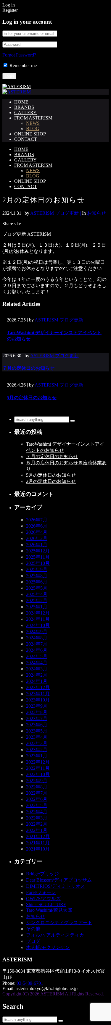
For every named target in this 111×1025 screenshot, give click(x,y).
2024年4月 (36, 662)
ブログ (33, 941)
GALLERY (25, 112)
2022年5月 (36, 805)
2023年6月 (36, 724)
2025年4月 (36, 594)
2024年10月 (38, 625)
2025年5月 (36, 588)
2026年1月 (36, 544)
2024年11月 (38, 619)
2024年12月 (38, 612)
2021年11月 (38, 842)
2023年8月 (36, 712)
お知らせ (96, 213)
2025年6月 (36, 581)
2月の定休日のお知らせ (51, 481)
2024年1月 (36, 681)
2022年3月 (36, 817)
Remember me (23, 65)
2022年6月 (36, 799)
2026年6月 (36, 525)
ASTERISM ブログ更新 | (56, 213)
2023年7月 (36, 718)
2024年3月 (36, 668)
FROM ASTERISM (33, 117)
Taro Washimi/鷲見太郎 (49, 910)
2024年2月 (36, 675)
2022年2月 (36, 824)
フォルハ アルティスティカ (55, 934)
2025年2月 (36, 600)
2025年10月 (38, 563)
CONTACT (25, 139)
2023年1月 (36, 755)
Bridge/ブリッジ (42, 873)
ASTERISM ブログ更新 (59, 319)
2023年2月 (36, 749)
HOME (21, 101)
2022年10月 (38, 774)
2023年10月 (38, 699)
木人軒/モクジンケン (48, 947)
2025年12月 (38, 550)
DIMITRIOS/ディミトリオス (55, 886)
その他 (33, 928)
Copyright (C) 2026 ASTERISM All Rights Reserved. (53, 993)
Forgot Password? (19, 54)
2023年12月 (38, 687)
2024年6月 (36, 650)
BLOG (32, 128)
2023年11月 (38, 693)
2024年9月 (36, 631)
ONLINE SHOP (30, 133)
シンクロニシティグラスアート (59, 922)
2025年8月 (36, 575)
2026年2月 (36, 538)
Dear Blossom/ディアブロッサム (59, 879)
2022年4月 (36, 811)
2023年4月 (36, 737)
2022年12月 (38, 761)
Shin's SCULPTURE (46, 904)
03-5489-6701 (30, 983)
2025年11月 (38, 557)
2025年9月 (36, 569)
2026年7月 (36, 519)
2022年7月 (36, 793)
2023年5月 (36, 730)
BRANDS (24, 107)
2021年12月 (38, 836)
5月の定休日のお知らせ (32, 397)
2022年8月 (36, 786)
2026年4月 (36, 532)
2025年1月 (36, 606)
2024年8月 (36, 637)
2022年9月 (36, 780)
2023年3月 (36, 743)
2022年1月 (36, 830)
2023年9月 (36, 706)
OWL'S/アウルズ (43, 898)
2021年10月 (38, 848)
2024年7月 (36, 643)
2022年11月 (38, 768)
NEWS (33, 123)
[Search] (72, 421)
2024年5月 (36, 656)
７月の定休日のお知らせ (28, 368)
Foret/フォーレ (41, 892)
